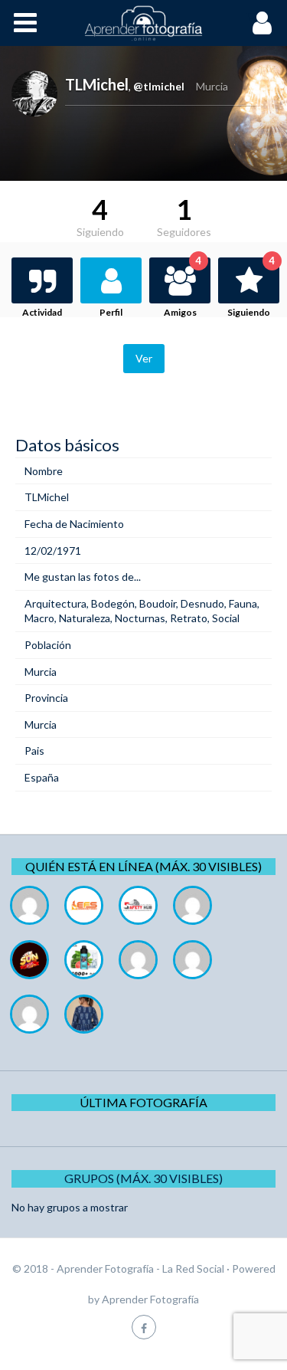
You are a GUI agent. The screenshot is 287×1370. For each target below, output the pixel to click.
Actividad (42, 312)
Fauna (243, 603)
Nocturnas (140, 617)
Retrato (188, 617)
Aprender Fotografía (150, 1299)
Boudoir (157, 603)
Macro (39, 617)
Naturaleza (84, 617)
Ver (143, 358)
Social (226, 617)
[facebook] (144, 1326)
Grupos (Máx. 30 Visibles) (143, 1178)
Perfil (110, 312)
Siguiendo (251, 287)
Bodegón (113, 603)
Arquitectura (55, 603)
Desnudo (202, 603)
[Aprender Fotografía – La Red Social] (144, 23)
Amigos (182, 287)
